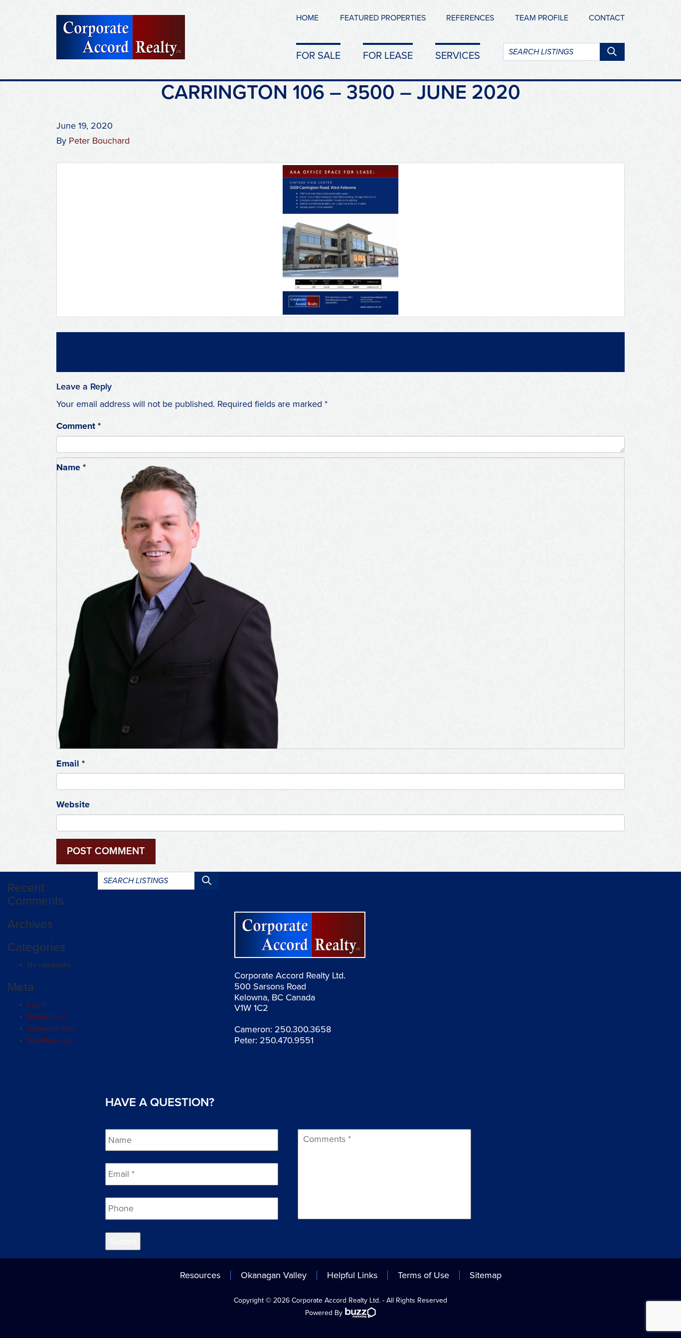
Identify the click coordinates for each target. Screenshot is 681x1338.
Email (70, 763)
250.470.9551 (287, 1040)
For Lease (388, 55)
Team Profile (541, 18)
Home (307, 18)
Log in (36, 1004)
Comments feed (51, 1028)
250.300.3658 (303, 1029)
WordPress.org (50, 1040)
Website (73, 804)
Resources (200, 1275)
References (470, 18)
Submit (123, 1241)
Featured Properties (383, 18)
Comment (78, 425)
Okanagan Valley (274, 1275)
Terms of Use (423, 1275)
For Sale (318, 55)
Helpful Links (352, 1275)
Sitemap (486, 1275)
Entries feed (46, 1016)
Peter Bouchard (99, 140)
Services (457, 55)
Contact (607, 18)
